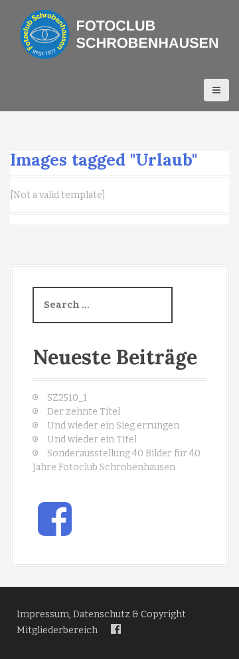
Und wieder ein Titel (92, 439)
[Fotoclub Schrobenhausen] (119, 34)
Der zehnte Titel (83, 411)
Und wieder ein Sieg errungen (113, 425)
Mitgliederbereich (57, 630)
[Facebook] (116, 629)
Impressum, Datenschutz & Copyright (101, 614)
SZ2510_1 (67, 397)
